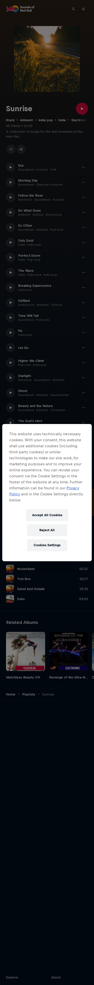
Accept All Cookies (47, 515)
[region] (46, 492)
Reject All (47, 530)
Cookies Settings (47, 545)
